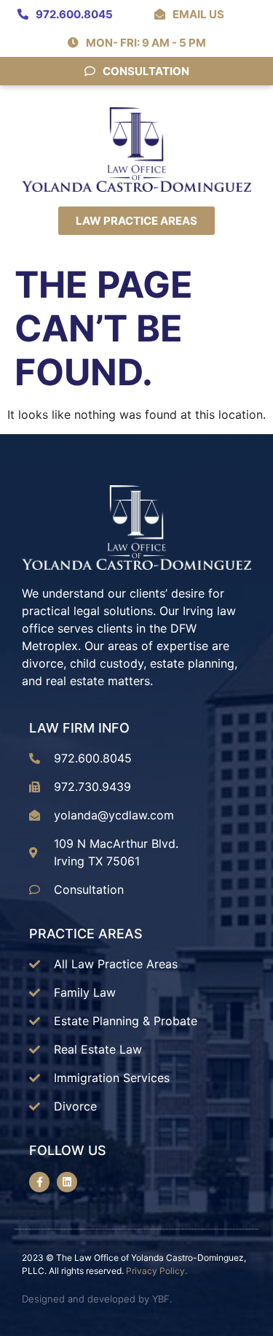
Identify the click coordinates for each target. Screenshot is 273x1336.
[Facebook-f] (39, 1182)
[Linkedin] (67, 1182)
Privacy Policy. (156, 1270)
